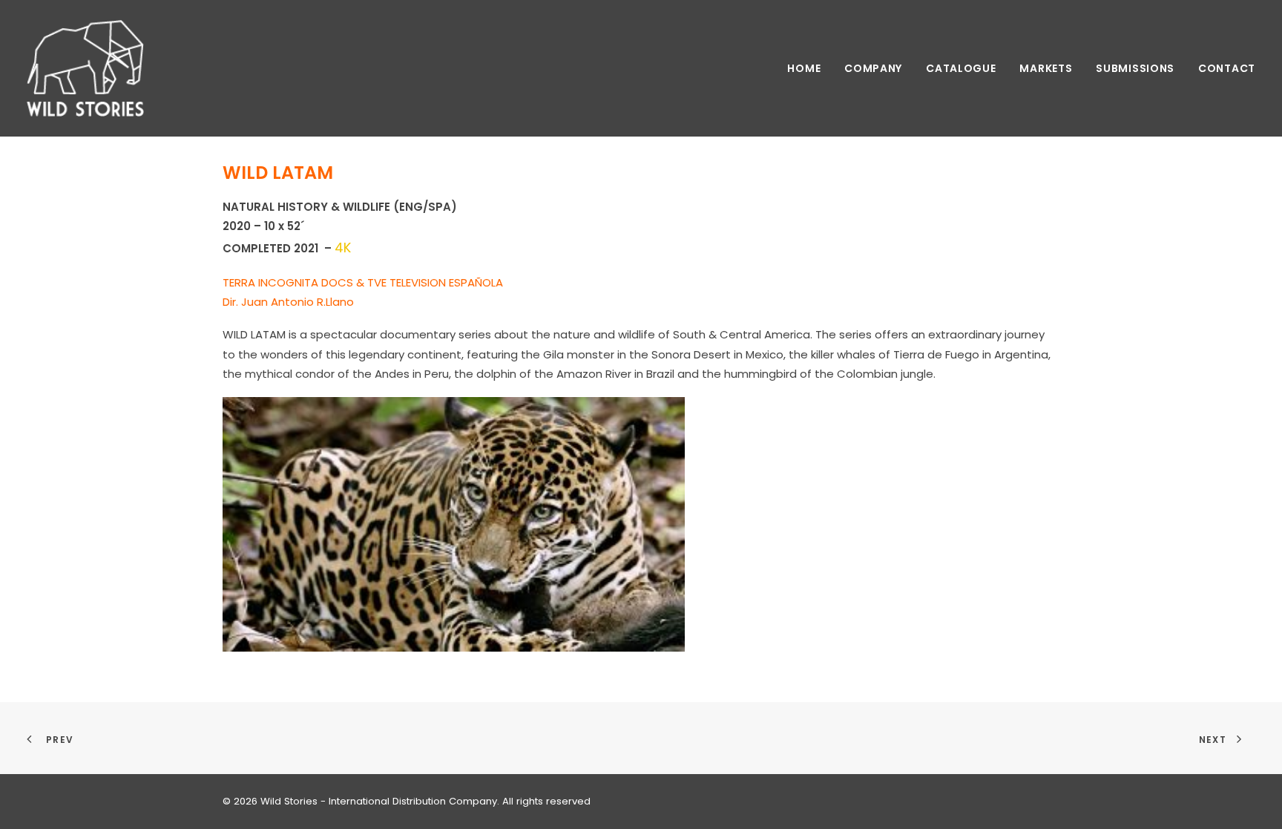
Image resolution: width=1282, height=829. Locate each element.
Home (804, 68)
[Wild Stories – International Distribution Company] (85, 68)
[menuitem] (809, 68)
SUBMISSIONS (1135, 68)
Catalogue (961, 68)
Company (873, 68)
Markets (1045, 68)
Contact (1226, 68)
